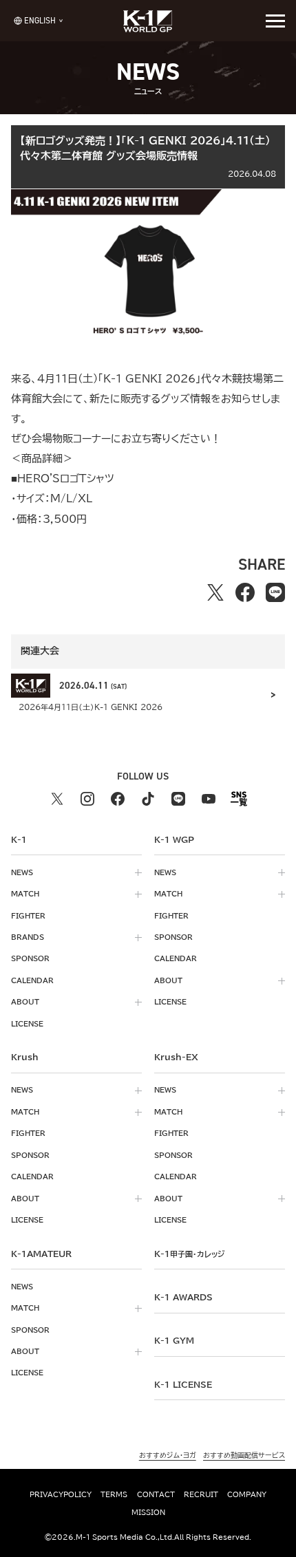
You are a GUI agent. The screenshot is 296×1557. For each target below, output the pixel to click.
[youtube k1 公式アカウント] (208, 798)
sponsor (30, 958)
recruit (201, 1494)
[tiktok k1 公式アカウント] (148, 798)
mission (148, 1512)
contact (156, 1494)
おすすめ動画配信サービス (244, 1455)
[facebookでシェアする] (245, 592)
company (246, 1494)
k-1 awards (183, 1297)
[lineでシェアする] (275, 592)
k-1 (189, 1253)
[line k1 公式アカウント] (178, 798)
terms (114, 1494)
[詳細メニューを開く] (275, 20)
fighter (28, 915)
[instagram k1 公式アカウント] (87, 798)
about (25, 1001)
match (25, 893)
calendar (32, 980)
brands (27, 937)
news (22, 872)
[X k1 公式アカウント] (57, 798)
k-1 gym (174, 1340)
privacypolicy (61, 1494)
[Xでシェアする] (215, 592)
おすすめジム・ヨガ (167, 1455)
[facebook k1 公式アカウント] (117, 798)
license (27, 1023)
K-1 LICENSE (183, 1384)
